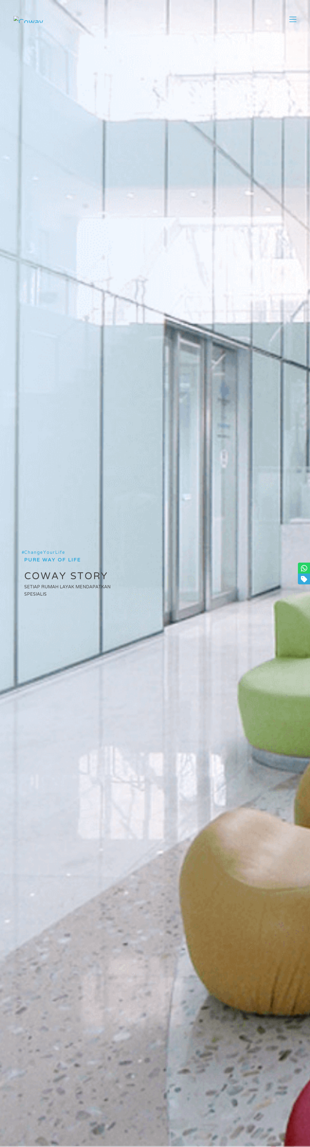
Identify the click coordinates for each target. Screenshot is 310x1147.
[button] (292, 19)
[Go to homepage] (29, 19)
